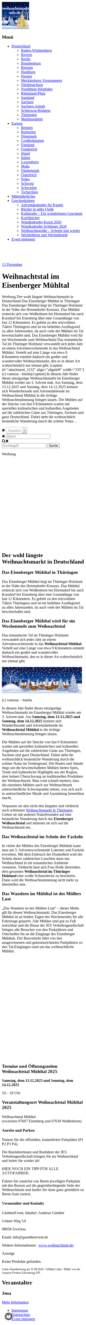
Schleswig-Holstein (35, 110)
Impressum (19, 1310)
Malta (25, 166)
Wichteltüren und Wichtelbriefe (44, 235)
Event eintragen (23, 239)
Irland (25, 153)
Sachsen (27, 102)
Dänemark (29, 136)
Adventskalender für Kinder (42, 205)
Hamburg (28, 72)
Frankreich (29, 149)
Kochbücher (30, 218)
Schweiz (27, 183)
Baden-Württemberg (36, 50)
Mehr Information (15, 1302)
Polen (25, 179)
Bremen (27, 68)
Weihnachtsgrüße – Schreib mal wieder (50, 231)
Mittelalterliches (23, 196)
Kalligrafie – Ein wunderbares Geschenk (51, 213)
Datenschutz (20, 1315)
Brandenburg (31, 63)
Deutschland (20, 46)
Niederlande (30, 171)
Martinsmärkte (32, 119)
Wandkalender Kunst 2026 (41, 222)
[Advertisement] (43, 503)
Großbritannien (32, 141)
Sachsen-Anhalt (33, 106)
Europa (16, 123)
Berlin (25, 59)
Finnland (27, 145)
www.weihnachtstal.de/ (56, 1245)
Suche (53, 445)
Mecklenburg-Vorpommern (41, 80)
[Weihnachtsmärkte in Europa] (15, 28)
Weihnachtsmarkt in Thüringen (49, 810)
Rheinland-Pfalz (33, 93)
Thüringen (29, 115)
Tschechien (29, 192)
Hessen (26, 76)
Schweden (29, 188)
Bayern (26, 55)
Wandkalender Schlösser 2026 (44, 226)
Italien (25, 158)
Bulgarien (28, 132)
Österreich (29, 175)
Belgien (27, 128)
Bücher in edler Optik (37, 209)
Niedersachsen (32, 85)
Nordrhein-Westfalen (37, 89)
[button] (8, 1316)
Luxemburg (30, 162)
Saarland (27, 98)
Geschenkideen (23, 201)
